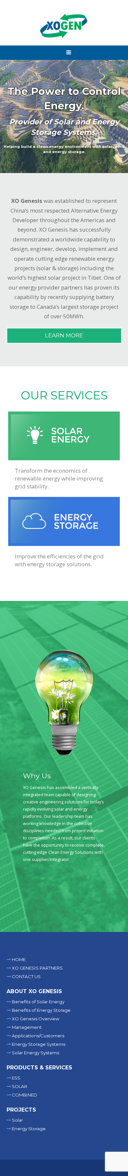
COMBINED (24, 1094)
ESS (15, 1077)
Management (26, 1027)
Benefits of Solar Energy (37, 1001)
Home (18, 959)
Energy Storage (28, 1128)
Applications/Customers (37, 1035)
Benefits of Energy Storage (41, 1010)
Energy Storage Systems (38, 1044)
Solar (17, 1120)
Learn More (64, 335)
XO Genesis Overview (35, 1018)
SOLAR (19, 1086)
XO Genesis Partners (37, 968)
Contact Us (26, 976)
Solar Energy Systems (35, 1052)
